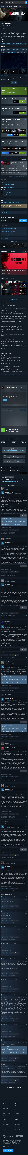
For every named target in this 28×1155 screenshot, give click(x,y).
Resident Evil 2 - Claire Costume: (17, 125)
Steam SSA (5, 1108)
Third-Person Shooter (18, 43)
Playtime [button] (12, 470)
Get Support (17, 1127)
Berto (5, 862)
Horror (3, 43)
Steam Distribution (7, 1113)
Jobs (16, 1108)
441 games (6, 623)
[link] (14, 153)
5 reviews (6, 489)
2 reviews (12, 744)
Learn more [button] (23, 220)
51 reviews (12, 663)
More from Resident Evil (13, 387)
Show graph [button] (22, 473)
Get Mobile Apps (8, 1150)
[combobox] (15, 2)
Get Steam (17, 1122)
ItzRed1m (6, 743)
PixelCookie (7, 580)
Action (8, 43)
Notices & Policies (7, 1127)
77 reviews (13, 786)
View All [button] (24, 251)
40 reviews (13, 581)
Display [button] (18, 470)
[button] (3, 6)
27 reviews (6, 539)
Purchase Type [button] (13, 467)
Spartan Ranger (8, 661)
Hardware (17, 1110)
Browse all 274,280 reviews (14, 1087)
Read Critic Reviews (13, 431)
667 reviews (13, 863)
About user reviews (14, 442)
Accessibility (6, 1124)
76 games (6, 663)
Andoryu (6, 821)
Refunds (5, 1132)
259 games (6, 695)
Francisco (6, 784)
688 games (6, 863)
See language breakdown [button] (3, 442)
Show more (4, 127)
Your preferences (23, 442)
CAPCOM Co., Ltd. (10, 25)
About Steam (6, 1105)
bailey (5, 487)
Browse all (22, 159)
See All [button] (23, 176)
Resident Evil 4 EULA (6, 206)
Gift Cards (5, 1115)
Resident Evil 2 (13, 123)
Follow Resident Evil (10, 396)
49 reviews (13, 695)
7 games (6, 823)
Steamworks (6, 1110)
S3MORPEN (7, 621)
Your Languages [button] (8, 477)
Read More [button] (23, 515)
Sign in (2, 78)
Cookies (4, 1129)
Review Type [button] (4, 467)
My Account (17, 1129)
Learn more (4, 92)
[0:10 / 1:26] (14, 61)
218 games (6, 786)
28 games (6, 744)
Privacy (4, 1122)
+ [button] (25, 43)
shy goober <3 (7, 538)
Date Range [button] (4, 470)
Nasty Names (7, 694)
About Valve (17, 1105)
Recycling (17, 1113)
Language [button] (22, 467)
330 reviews (13, 623)
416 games (6, 581)
